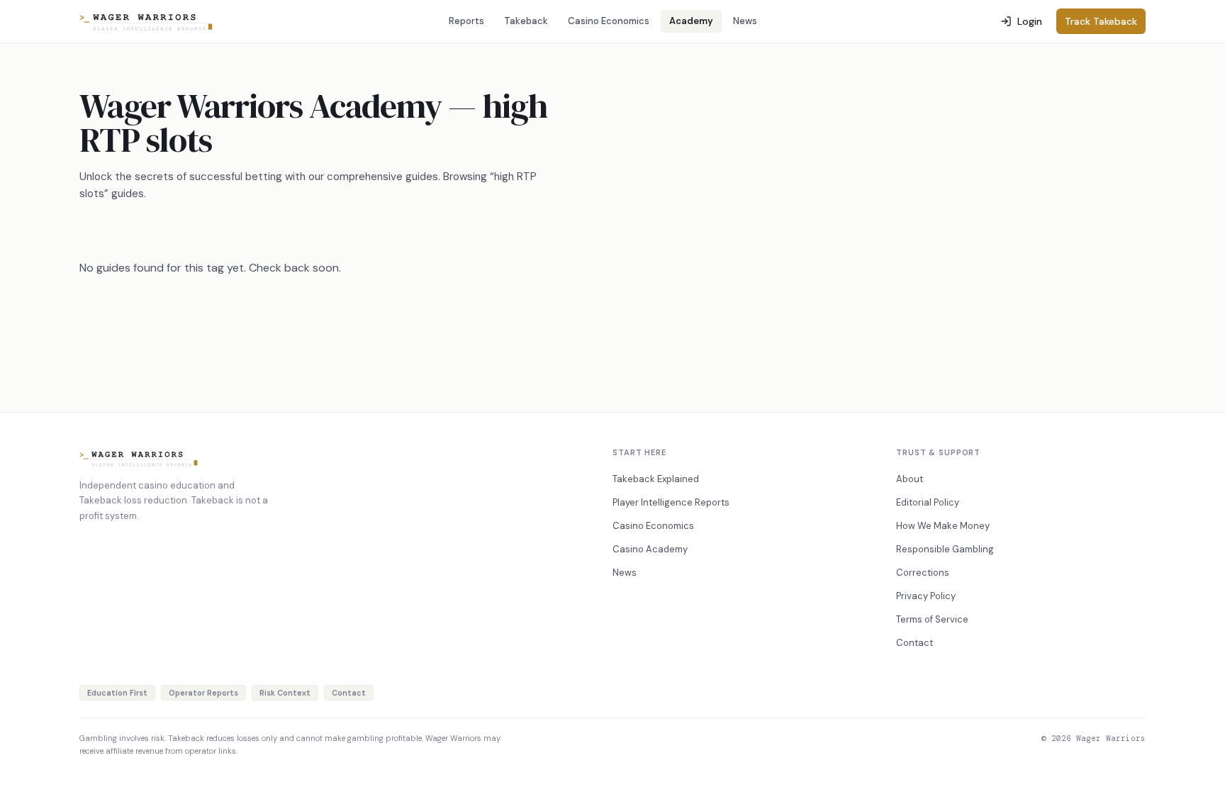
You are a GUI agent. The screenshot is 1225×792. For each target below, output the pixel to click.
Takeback (526, 21)
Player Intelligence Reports (670, 502)
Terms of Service (932, 619)
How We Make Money (943, 526)
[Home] (146, 21)
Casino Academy (650, 549)
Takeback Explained (655, 479)
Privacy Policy (926, 596)
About (909, 479)
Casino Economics (608, 21)
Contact (914, 643)
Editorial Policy (927, 502)
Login (1029, 21)
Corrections (922, 573)
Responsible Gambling (945, 549)
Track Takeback (1101, 21)
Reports (466, 21)
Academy (691, 21)
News (745, 21)
